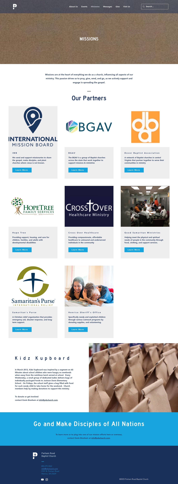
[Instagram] (46, 479)
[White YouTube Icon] (42, 479)
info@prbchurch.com (48, 400)
